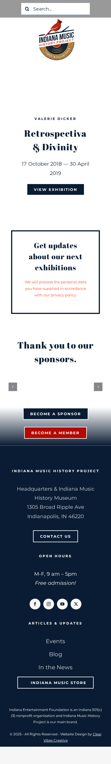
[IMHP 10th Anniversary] (56, 20)
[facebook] (35, 607)
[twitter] (76, 607)
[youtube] (62, 607)
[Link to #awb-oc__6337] (99, 29)
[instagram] (48, 607)
